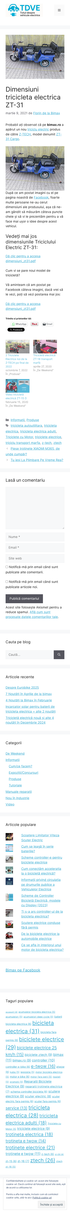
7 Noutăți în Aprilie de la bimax (29, 694)
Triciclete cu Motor (19, 437)
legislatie (28, 1072)
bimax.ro (22, 1060)
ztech (57, 443)
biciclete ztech (38, 1055)
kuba (15, 1072)
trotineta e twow (26, 1140)
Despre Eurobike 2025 (22, 687)
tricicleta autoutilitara (26, 425)
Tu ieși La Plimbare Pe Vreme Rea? (37, 460)
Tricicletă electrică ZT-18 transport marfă (44, 359)
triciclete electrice (48, 437)
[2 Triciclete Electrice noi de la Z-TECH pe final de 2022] (17, 346)
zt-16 (23, 1161)
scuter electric (38, 1096)
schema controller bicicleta (28, 1091)
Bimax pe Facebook (23, 970)
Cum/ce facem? (20, 766)
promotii (16, 1081)
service (16, 1108)
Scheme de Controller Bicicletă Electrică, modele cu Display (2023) (40, 900)
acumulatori (14, 1016)
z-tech (47, 443)
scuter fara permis (47, 1101)
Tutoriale (15, 785)
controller (43, 1060)
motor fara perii (41, 1076)
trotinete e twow (23, 1153)
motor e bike (19, 1076)
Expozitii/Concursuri (23, 773)
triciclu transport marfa (23, 443)
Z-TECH (25, 134)
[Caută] (59, 654)
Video (10, 804)
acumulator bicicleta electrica (36, 1011)
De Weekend (15, 753)
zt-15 (11, 1161)
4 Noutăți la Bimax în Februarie (29, 700)
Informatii (18, 420)
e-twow (43, 1066)
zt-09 (59, 1154)
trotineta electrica (29, 1134)
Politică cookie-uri (42, 1197)
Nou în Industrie (17, 798)
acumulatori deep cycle (38, 1016)
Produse (33, 420)
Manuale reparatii (19, 792)
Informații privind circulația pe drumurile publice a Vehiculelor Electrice (41, 884)
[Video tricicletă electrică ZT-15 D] (17, 386)
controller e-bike (18, 1066)
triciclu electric (38, 129)
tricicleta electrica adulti (38, 431)
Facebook (41, 197)
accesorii (12, 1012)
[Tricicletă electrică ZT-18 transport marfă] (45, 346)
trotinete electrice (30, 1147)
